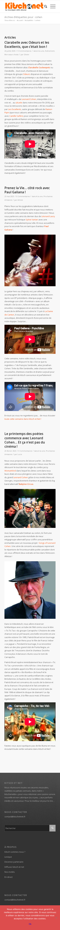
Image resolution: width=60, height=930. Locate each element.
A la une (41, 51)
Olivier (26, 54)
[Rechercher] (44, 6)
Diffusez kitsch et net (14, 867)
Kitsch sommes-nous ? (14, 851)
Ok (30, 924)
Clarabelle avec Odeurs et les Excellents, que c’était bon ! (26, 44)
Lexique (8, 856)
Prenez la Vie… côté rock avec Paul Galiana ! (27, 190)
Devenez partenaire (13, 861)
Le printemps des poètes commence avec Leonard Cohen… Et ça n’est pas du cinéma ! (24, 440)
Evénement (49, 51)
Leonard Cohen (29, 99)
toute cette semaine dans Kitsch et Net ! (22, 419)
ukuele (19, 102)
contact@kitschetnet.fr (14, 816)
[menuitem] (44, 6)
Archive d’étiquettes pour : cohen (23, 17)
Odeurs (27, 74)
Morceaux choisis (11, 54)
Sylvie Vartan (32, 219)
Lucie (20, 454)
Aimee (20, 200)
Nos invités (9, 871)
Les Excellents (14, 109)
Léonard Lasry (48, 216)
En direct (8, 877)
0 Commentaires (24, 51)
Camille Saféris (16, 116)
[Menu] (51, 6)
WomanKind (10, 470)
